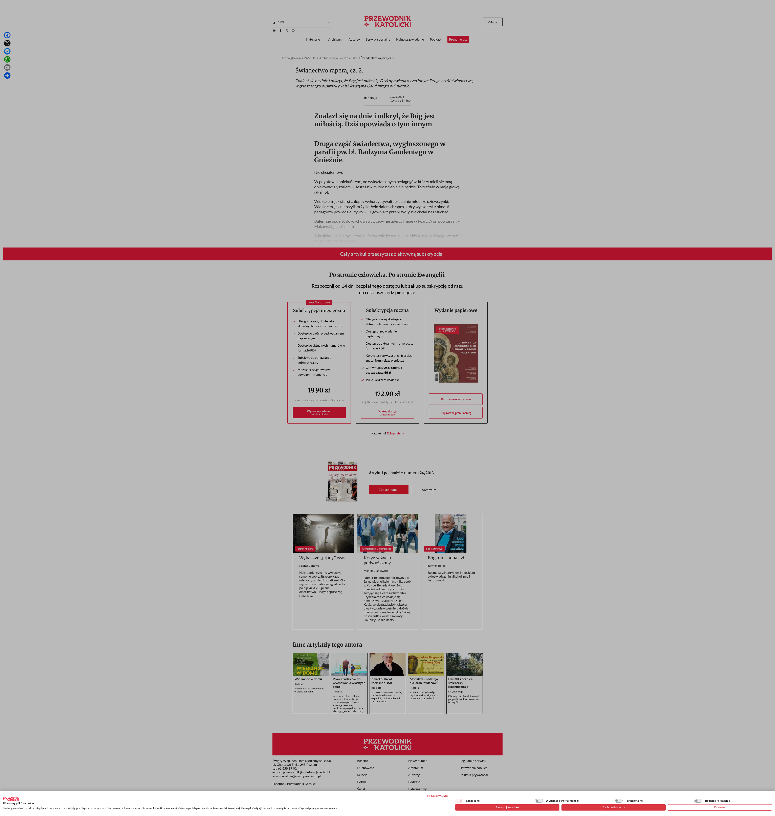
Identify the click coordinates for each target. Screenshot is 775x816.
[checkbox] (459, 801)
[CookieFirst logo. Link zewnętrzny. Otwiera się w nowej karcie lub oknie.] (11, 799)
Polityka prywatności (438, 795)
